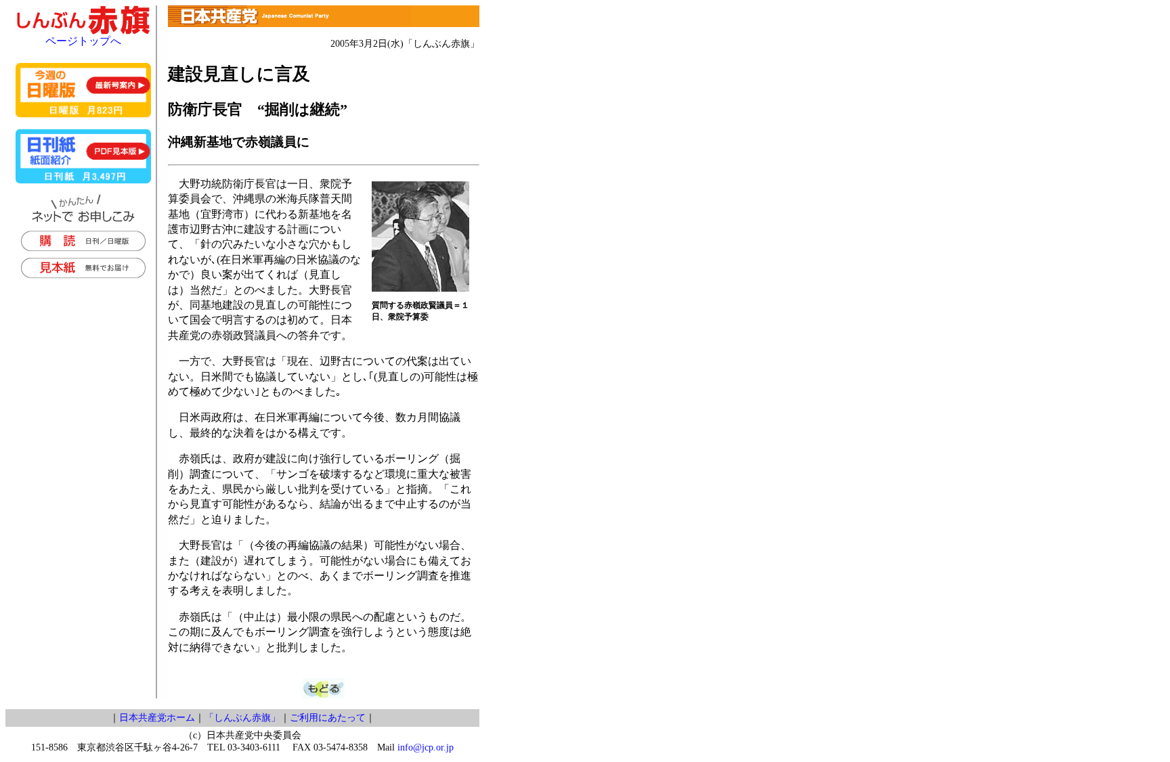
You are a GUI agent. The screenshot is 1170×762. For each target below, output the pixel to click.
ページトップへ (83, 41)
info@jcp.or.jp (425, 747)
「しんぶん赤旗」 (242, 718)
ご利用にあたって (328, 718)
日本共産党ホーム (157, 718)
